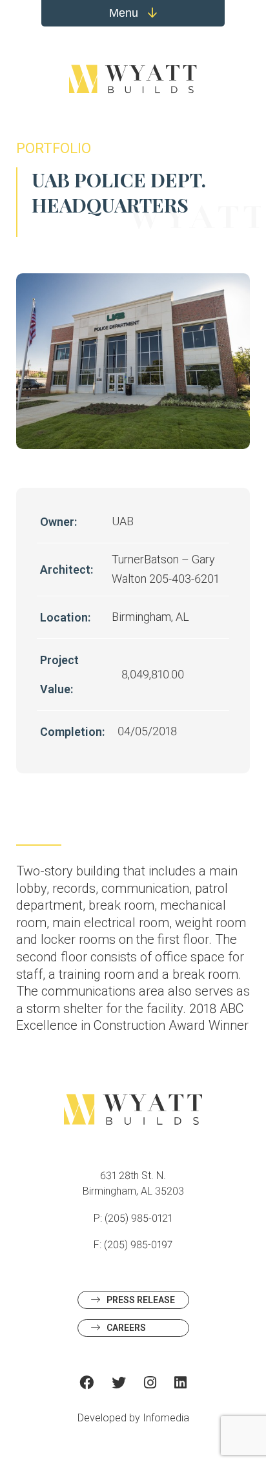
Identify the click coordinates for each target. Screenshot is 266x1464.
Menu (125, 12)
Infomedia (166, 1418)
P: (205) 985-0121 (133, 1218)
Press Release (141, 1300)
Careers (126, 1328)
